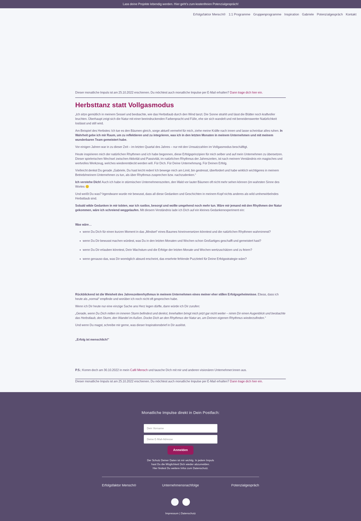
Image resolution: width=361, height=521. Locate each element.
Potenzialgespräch (330, 14)
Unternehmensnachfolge (180, 485)
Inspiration (291, 14)
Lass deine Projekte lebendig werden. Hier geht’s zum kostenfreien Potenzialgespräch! (180, 4)
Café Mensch (139, 370)
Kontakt (351, 14)
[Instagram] (186, 502)
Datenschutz (188, 513)
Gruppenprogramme (267, 14)
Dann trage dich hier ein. (246, 92)
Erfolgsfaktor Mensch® (209, 14)
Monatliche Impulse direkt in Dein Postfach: (181, 412)
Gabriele (308, 14)
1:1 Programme (239, 14)
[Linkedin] (175, 502)
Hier (155, 468)
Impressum (172, 513)
